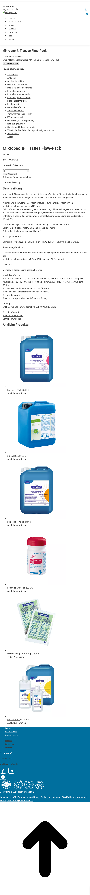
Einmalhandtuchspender (18, 94)
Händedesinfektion (16, 107)
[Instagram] (3, 777)
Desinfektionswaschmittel (19, 87)
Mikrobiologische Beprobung (20, 120)
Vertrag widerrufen (9, 800)
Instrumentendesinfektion (19, 114)
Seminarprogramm (12, 735)
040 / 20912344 (6, 758)
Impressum (5, 797)
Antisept (11, 78)
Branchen (8, 741)
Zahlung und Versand (50, 797)
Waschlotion (13, 133)
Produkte (8, 747)
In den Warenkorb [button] (15, 657)
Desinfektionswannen (17, 84)
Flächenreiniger (14, 104)
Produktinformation (12, 312)
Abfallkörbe (12, 74)
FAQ (64, 797)
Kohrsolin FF (13, 390)
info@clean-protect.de (9, 764)
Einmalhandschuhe (16, 91)
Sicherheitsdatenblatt (13, 315)
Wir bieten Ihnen (11, 732)
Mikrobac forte (14, 522)
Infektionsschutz (15, 110)
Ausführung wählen (16, 393)
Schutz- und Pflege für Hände (21, 127)
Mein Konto (86, 9)
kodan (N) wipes (15, 588)
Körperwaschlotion (16, 117)
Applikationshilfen (15, 81)
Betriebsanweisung (12, 319)
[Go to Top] (45, 893)
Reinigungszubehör (16, 123)
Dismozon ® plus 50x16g (19, 653)
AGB (14, 797)
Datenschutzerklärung (28, 797)
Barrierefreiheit (26, 800)
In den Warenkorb (10, 174)
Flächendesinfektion (17, 101)
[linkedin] (11, 771)
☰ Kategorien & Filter (11, 63)
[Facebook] (3, 771)
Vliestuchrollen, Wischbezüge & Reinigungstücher (30, 130)
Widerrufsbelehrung (76, 797)
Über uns (8, 728)
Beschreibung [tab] (13, 182)
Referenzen (9, 744)
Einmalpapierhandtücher (18, 97)
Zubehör (11, 137)
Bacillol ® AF (13, 719)
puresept (11, 456)
